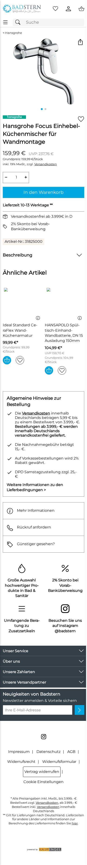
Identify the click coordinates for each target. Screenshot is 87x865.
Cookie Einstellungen (43, 782)
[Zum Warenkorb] (81, 9)
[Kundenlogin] (68, 9)
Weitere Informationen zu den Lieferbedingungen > (35, 487)
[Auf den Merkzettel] (80, 119)
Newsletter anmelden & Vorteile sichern (40, 700)
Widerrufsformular (59, 761)
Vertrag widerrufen (41, 771)
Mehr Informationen (36, 510)
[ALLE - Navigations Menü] (5, 22)
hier (75, 823)
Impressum (19, 751)
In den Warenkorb (43, 192)
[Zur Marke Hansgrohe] (14, 117)
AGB (71, 751)
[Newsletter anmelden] (79, 710)
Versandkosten (45, 164)
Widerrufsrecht (21, 761)
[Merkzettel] (55, 9)
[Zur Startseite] (22, 9)
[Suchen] (19, 22)
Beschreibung (17, 255)
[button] (80, 43)
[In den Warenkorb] (7, 360)
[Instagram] (43, 736)
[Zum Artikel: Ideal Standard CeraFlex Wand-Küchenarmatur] (22, 303)
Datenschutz (48, 751)
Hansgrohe (13, 33)
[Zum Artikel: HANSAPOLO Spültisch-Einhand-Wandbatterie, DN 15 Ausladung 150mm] (64, 303)
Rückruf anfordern (34, 527)
